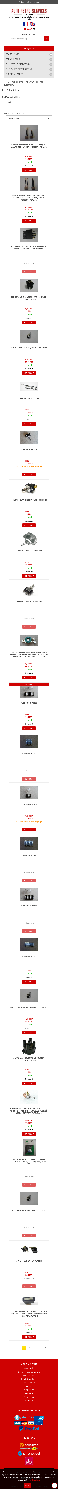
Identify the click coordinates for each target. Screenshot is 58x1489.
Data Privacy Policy (29, 1379)
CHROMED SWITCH (29, 449)
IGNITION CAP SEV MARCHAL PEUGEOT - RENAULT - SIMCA (29, 1059)
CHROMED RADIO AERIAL (29, 398)
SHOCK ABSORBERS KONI (19, 69)
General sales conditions (29, 1372)
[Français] (25, 23)
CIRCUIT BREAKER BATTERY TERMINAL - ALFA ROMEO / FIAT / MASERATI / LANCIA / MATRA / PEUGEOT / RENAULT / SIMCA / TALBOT (29, 654)
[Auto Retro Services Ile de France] (29, 13)
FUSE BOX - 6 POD (29, 855)
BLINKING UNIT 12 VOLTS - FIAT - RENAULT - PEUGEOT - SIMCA (29, 298)
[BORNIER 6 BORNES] (29, 691)
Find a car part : (29, 34)
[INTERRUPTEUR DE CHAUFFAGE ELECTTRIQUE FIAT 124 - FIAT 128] (29, 1300)
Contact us (29, 1397)
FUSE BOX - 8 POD (29, 956)
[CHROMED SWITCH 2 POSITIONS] (29, 539)
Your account (34, 2)
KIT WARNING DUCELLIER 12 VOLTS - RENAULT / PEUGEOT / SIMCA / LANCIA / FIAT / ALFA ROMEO (29, 1161)
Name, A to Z (29, 118)
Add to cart (29, 170)
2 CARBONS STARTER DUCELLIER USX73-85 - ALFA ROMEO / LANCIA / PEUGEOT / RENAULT (29, 146)
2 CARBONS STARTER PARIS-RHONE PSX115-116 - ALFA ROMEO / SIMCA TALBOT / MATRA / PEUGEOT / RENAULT (29, 197)
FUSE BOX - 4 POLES (29, 804)
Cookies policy (29, 1382)
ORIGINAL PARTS (14, 74)
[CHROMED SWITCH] (29, 488)
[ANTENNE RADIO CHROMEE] (29, 386)
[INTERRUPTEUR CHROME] (29, 437)
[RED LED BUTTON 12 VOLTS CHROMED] (29, 1198)
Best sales (29, 1393)
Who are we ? (29, 1375)
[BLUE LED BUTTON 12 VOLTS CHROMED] (29, 336)
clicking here (35, 1480)
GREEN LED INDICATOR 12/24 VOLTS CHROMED (29, 1007)
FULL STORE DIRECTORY (18, 64)
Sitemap (29, 1400)
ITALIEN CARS (12, 54)
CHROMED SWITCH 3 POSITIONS (29, 601)
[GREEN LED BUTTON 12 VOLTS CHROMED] (29, 995)
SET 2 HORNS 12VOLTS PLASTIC (29, 1261)
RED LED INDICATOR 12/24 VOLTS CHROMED (29, 1210)
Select (29, 102)
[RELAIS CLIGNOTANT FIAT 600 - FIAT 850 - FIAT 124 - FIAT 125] (29, 285)
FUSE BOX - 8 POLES (29, 703)
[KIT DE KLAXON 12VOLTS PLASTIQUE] (29, 1249)
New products (29, 1389)
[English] (32, 23)
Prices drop (29, 1386)
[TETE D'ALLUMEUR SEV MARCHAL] (29, 1046)
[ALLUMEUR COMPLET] (29, 1097)
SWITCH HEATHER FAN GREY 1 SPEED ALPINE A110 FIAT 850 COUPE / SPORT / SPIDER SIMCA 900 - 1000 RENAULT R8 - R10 (29, 1314)
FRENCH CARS (13, 59)
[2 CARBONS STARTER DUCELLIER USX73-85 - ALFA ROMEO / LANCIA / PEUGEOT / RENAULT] (29, 133)
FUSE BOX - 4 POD (29, 754)
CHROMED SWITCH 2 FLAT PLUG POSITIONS (29, 500)
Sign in (22, 2)
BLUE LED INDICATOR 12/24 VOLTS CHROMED (29, 348)
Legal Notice (29, 1368)
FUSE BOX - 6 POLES (29, 906)
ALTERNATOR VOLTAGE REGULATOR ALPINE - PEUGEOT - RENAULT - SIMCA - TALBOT (29, 247)
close (27, 1485)
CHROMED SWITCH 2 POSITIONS (29, 551)
